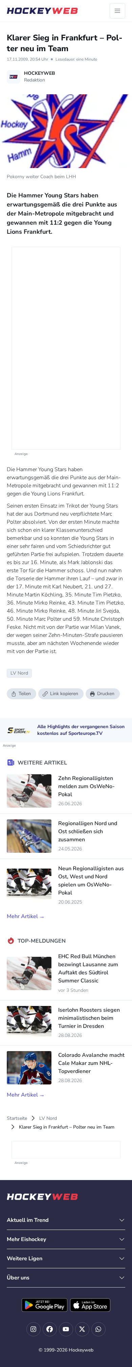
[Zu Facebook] (50, 1329)
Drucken (105, 693)
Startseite (17, 1118)
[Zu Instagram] (33, 1329)
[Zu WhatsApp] (98, 1329)
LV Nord (48, 1118)
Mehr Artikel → (26, 916)
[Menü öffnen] (117, 11)
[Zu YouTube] (66, 1329)
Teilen (25, 693)
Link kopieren (64, 693)
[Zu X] (82, 1329)
